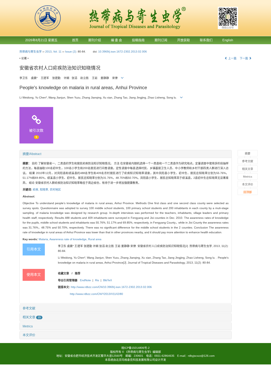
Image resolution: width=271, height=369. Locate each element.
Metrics (28, 326)
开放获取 (183, 40)
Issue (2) (70, 51)
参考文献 (29, 308)
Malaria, (44, 239)
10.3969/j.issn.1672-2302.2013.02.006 (122, 51)
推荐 (77, 273)
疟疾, (36, 189)
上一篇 (231, 58)
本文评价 (29, 335)
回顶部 (247, 192)
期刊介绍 (94, 40)
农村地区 (55, 189)
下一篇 (244, 58)
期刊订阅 (161, 40)
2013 (48, 51)
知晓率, (45, 189)
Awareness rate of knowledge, (68, 239)
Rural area (94, 239)
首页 (75, 40)
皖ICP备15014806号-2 (135, 347)
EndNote (85, 280)
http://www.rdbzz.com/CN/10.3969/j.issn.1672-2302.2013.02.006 (111, 287)
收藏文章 (63, 273)
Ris (97, 280)
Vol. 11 (57, 51)
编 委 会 (116, 40)
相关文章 (32, 317)
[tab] (126, 154)
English (227, 40)
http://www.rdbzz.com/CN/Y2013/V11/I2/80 (96, 293)
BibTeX (107, 280)
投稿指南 (138, 40)
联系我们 (206, 40)
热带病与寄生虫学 (30, 51)
